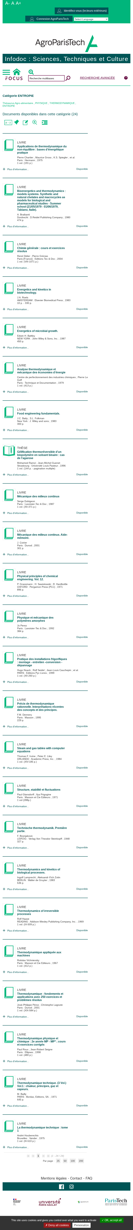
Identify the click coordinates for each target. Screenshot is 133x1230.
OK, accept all (113, 1220)
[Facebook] (61, 1186)
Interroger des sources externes (44, 122)
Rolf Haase (23, 918)
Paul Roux (23, 1049)
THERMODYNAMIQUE (62, 103)
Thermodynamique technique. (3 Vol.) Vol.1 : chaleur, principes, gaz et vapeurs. (41, 1086)
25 (58, 1160)
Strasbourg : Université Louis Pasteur (38, 465)
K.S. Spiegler (61, 157)
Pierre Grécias (40, 256)
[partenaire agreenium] (83, 1202)
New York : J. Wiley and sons (33, 421)
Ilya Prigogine (43, 794)
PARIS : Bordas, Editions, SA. (33, 1096)
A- (7, 3)
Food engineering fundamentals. (38, 413)
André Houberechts (27, 1135)
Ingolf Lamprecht (26, 877)
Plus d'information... (18, 169)
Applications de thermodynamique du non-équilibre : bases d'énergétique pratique (42, 149)
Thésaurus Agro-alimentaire (18, 103)
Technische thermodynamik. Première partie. (42, 830)
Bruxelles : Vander (27, 1138)
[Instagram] (71, 1186)
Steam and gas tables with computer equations (41, 750)
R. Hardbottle (60, 584)
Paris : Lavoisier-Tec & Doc (32, 504)
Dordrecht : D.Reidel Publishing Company (40, 217)
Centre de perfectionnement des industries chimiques (46, 377)
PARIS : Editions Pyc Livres (32, 673)
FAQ (89, 1178)
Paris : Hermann (26, 160)
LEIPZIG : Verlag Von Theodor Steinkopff (40, 838)
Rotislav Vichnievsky (28, 960)
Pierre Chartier (25, 157)
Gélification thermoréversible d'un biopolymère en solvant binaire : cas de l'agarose (41, 455)
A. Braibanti (23, 214)
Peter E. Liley (45, 756)
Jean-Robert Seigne (41, 1049)
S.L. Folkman (37, 418)
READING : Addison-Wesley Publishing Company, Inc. (47, 921)
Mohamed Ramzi (27, 462)
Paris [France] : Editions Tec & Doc (36, 258)
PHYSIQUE (41, 103)
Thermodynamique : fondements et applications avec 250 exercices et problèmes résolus (40, 997)
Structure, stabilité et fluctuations (38, 789)
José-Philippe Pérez (28, 1004)
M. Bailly (21, 1094)
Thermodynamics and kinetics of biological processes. (38, 871)
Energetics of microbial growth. (37, 330)
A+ (18, 3)
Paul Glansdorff (26, 794)
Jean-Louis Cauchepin (59, 670)
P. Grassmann (25, 584)
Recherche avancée (97, 78)
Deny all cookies (58, 1225)
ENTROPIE (9, 105)
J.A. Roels (22, 297)
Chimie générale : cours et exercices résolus (41, 250)
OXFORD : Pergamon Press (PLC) (36, 586)
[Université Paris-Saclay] (50, 1202)
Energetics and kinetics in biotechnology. (34, 291)
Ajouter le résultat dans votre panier (16, 122)
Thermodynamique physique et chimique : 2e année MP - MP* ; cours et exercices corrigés (41, 1041)
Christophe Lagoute (52, 1004)
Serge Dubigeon (26, 501)
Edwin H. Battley (26, 335)
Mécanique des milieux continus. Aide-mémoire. (42, 536)
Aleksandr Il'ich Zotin (49, 877)
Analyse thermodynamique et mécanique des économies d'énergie (41, 371)
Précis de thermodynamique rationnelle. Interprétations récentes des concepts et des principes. (40, 706)
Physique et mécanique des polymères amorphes (35, 619)
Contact (76, 1178)
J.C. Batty (22, 418)
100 (73, 1160)
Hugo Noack (24, 670)
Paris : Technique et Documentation (37, 382)
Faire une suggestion (25, 122)
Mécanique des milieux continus (38, 496)
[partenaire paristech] (116, 1202)
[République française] (17, 1202)
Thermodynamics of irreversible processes (38, 912)
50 (65, 1160)
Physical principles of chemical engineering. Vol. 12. (37, 578)
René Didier (24, 256)
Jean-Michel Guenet (49, 462)
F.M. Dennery (24, 714)
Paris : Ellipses (25, 1052)
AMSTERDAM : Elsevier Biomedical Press (40, 300)
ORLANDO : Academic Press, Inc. (36, 759)
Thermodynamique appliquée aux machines (39, 954)
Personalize (81, 1225)
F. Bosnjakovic (25, 836)
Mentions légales (54, 1178)
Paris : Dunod (25, 545)
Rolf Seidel (39, 670)
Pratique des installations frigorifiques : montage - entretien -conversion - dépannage (42, 662)
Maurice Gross (43, 157)
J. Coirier (22, 542)
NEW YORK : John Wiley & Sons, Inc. (38, 338)
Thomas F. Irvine (26, 756)
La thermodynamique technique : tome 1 (42, 1129)
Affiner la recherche (35, 122)
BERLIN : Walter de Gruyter (32, 880)
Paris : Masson (25, 717)
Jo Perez (22, 625)
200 (81, 1160)
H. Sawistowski (43, 584)
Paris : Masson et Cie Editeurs (34, 797)
